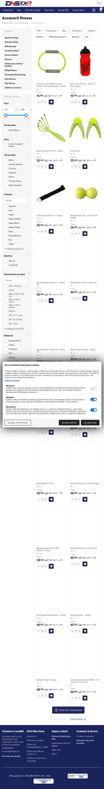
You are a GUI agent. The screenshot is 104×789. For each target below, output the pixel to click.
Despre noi (31, 736)
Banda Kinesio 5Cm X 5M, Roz (83, 548)
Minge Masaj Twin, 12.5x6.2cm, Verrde (84, 216)
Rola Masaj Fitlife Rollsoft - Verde (51, 615)
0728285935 (8, 748)
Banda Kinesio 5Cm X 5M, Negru (84, 483)
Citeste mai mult (12, 380)
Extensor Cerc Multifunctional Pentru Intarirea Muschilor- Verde (51, 85)
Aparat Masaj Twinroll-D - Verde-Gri (51, 350)
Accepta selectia (69, 422)
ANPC (54, 754)
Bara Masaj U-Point (45, 483)
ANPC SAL (56, 750)
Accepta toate (90, 422)
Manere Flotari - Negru (47, 680)
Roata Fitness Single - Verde (82, 349)
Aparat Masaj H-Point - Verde (49, 151)
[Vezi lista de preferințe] (99, 4)
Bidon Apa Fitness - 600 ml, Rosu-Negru (82, 85)
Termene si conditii (35, 740)
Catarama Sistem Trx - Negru (50, 215)
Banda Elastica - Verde (80, 615)
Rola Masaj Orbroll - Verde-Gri (83, 282)
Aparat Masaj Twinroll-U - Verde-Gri (51, 283)
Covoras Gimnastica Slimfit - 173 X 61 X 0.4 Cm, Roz (84, 681)
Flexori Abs (75, 151)
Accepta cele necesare (18, 422)
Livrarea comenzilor (85, 736)
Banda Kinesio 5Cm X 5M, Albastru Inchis (48, 549)
